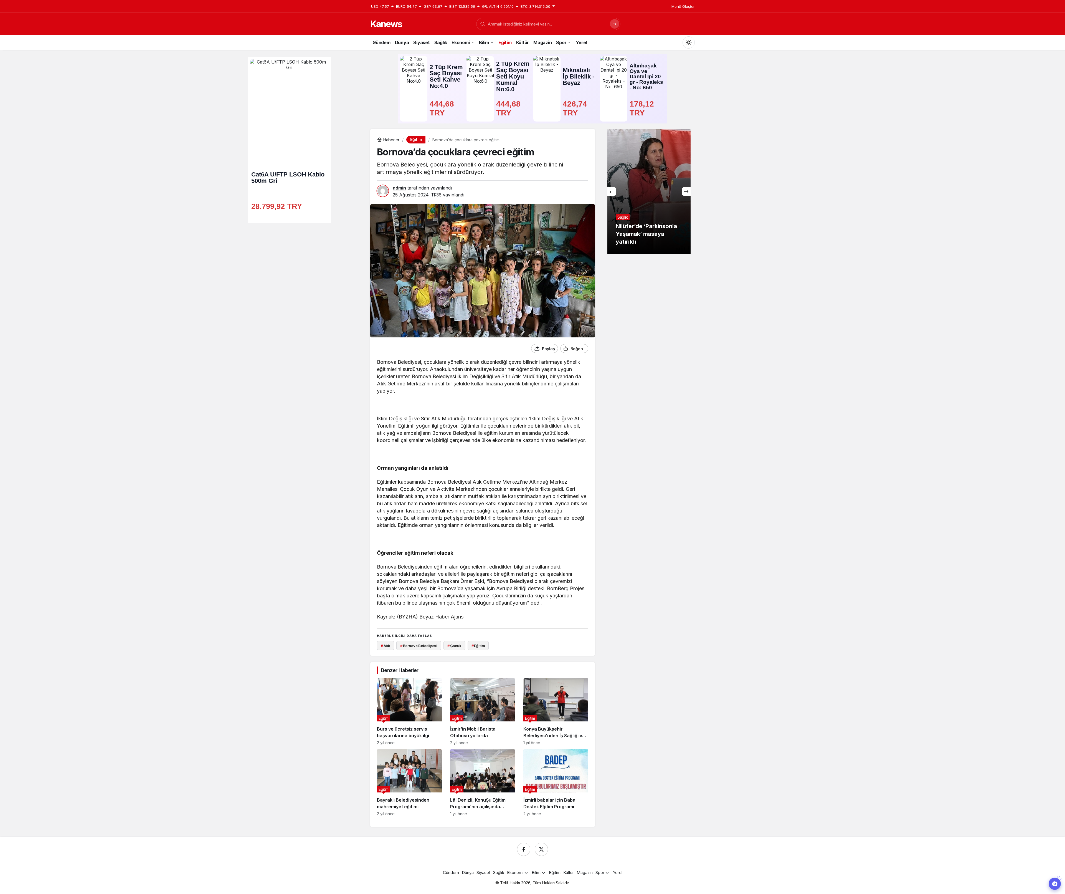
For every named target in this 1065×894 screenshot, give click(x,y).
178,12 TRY (643, 108)
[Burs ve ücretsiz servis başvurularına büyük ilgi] (409, 711)
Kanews (386, 24)
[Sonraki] (686, 191)
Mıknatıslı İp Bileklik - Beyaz (578, 76)
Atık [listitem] (385, 645)
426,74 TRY (576, 108)
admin (399, 188)
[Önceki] (611, 191)
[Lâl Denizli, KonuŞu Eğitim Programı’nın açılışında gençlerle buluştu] (482, 782)
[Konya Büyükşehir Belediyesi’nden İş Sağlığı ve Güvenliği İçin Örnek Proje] (555, 711)
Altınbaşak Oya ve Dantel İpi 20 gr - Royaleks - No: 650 (646, 76)
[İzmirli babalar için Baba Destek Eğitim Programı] (555, 782)
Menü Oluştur (683, 6)
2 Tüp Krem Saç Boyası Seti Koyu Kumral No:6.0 (512, 77)
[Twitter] (541, 849)
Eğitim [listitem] (478, 645)
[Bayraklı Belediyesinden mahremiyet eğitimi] (409, 782)
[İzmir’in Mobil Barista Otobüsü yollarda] (482, 711)
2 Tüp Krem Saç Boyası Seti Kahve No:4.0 (446, 77)
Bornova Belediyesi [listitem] (418, 645)
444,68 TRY (443, 108)
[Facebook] (523, 849)
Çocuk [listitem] (454, 645)
